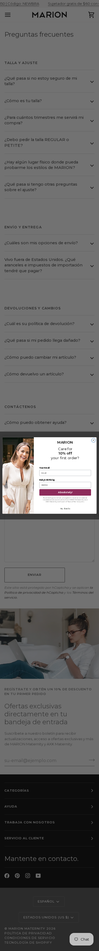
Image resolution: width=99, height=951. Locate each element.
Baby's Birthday (47, 479)
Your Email (44, 467)
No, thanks (65, 508)
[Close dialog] (93, 440)
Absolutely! (65, 492)
